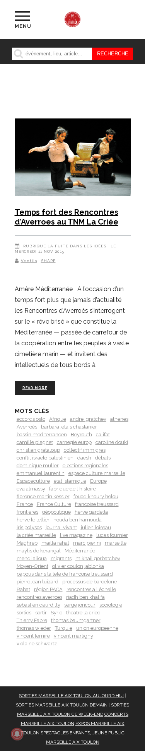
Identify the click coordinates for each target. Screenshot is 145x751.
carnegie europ (74, 442)
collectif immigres (85, 450)
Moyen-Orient (32, 566)
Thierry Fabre (32, 620)
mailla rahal (55, 543)
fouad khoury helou (95, 496)
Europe (98, 481)
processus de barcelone (89, 582)
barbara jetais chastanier (69, 427)
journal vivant (61, 527)
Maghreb (27, 543)
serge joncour (80, 605)
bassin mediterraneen (42, 434)
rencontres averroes (39, 597)
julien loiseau (96, 527)
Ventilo (29, 261)
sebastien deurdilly (38, 605)
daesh (84, 458)
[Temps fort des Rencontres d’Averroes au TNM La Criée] (73, 158)
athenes (119, 419)
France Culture (54, 504)
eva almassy (31, 489)
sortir (41, 613)
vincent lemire (33, 636)
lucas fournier (112, 535)
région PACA (48, 589)
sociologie (110, 605)
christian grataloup (38, 450)
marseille (115, 543)
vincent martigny (73, 636)
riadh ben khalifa (85, 597)
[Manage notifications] (17, 734)
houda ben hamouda (77, 520)
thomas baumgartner (76, 620)
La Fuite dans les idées (77, 246)
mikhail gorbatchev (97, 558)
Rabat (23, 589)
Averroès (27, 427)
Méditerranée (80, 551)
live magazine (76, 535)
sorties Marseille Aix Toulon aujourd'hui (71, 695)
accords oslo (31, 419)
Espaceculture (33, 481)
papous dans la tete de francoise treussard (65, 574)
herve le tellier (33, 520)
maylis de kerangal (39, 551)
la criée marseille (36, 535)
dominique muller (38, 465)
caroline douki (112, 442)
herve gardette (91, 512)
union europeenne (97, 628)
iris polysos (29, 527)
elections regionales (85, 465)
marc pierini (87, 543)
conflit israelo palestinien (45, 458)
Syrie (56, 613)
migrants (61, 558)
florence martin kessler (43, 496)
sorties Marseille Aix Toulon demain (61, 705)
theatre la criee (83, 613)
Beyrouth (81, 434)
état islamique (70, 481)
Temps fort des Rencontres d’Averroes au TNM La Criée (66, 217)
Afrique (57, 419)
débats (103, 458)
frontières (27, 512)
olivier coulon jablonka (78, 566)
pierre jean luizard (37, 582)
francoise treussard (97, 504)
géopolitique (56, 512)
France (25, 504)
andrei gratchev (88, 419)
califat (103, 434)
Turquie (63, 628)
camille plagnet (35, 442)
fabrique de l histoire (72, 489)
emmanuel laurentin (41, 473)
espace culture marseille (96, 473)
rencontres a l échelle (91, 589)
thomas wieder (34, 628)
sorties (24, 613)
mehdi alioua (32, 558)
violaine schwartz (37, 643)
